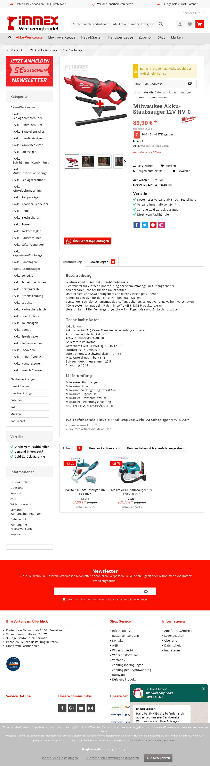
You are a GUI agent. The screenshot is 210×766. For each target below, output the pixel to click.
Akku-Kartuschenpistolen (30, 309)
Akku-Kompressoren (27, 363)
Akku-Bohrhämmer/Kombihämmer (31, 160)
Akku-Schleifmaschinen (29, 282)
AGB (13, 499)
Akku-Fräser (21, 224)
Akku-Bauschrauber (27, 238)
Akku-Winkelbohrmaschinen (28, 188)
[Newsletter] (29, 71)
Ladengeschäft (20, 482)
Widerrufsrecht (20, 504)
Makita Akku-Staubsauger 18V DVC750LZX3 (131, 492)
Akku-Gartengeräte (26, 289)
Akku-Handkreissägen (28, 138)
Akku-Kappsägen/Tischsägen (28, 253)
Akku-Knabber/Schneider (30, 204)
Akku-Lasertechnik (26, 316)
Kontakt (15, 493)
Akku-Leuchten (23, 303)
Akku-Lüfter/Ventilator (28, 245)
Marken (15, 414)
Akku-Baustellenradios (29, 131)
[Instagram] (161, 225)
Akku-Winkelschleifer (28, 145)
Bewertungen (101, 262)
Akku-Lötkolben (24, 350)
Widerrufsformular (125, 655)
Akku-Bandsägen (25, 262)
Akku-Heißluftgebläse (28, 357)
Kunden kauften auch (104, 448)
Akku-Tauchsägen (25, 323)
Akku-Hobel (21, 211)
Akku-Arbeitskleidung (28, 296)
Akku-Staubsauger (26, 269)
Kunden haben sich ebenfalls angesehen (155, 448)
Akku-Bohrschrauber (27, 125)
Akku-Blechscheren (26, 217)
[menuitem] (192, 13)
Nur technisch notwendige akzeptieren (112, 758)
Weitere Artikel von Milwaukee (90, 429)
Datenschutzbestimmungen (173, 92)
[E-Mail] (153, 225)
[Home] (9, 37)
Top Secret (17, 421)
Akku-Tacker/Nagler (27, 231)
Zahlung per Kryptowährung (21, 527)
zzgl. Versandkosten (157, 146)
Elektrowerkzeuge (22, 379)
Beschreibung (72, 262)
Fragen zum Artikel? (150, 171)
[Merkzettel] (190, 24)
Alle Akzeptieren (158, 758)
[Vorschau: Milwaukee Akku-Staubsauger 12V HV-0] (72, 161)
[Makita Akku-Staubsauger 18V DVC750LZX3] (131, 471)
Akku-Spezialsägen (26, 336)
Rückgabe (119, 675)
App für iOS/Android (178, 631)
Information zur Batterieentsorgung (125, 633)
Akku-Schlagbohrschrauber (27, 116)
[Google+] (72, 708)
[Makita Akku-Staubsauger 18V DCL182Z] (85, 471)
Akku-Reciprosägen (26, 197)
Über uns (16, 488)
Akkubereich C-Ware (27, 370)
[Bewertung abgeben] (156, 117)
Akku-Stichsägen (25, 152)
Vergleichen (145, 166)
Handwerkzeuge (21, 393)
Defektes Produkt (124, 679)
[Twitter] (145, 225)
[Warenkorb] (199, 24)
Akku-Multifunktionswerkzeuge (30, 171)
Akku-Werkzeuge (22, 107)
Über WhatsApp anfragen (90, 241)
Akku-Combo (22, 330)
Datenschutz (19, 519)
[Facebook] (137, 225)
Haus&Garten (19, 386)
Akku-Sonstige (23, 275)
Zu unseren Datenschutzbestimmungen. (153, 740)
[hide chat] (203, 689)
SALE (13, 407)
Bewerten (184, 171)
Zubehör (16, 400)
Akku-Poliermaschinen (29, 343)
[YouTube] (81, 708)
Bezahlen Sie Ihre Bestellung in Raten (32, 642)
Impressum (18, 534)
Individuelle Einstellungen (60, 758)
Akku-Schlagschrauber (29, 180)
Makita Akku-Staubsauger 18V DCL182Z (85, 492)
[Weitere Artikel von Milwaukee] (188, 120)
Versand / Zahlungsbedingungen (26, 512)
